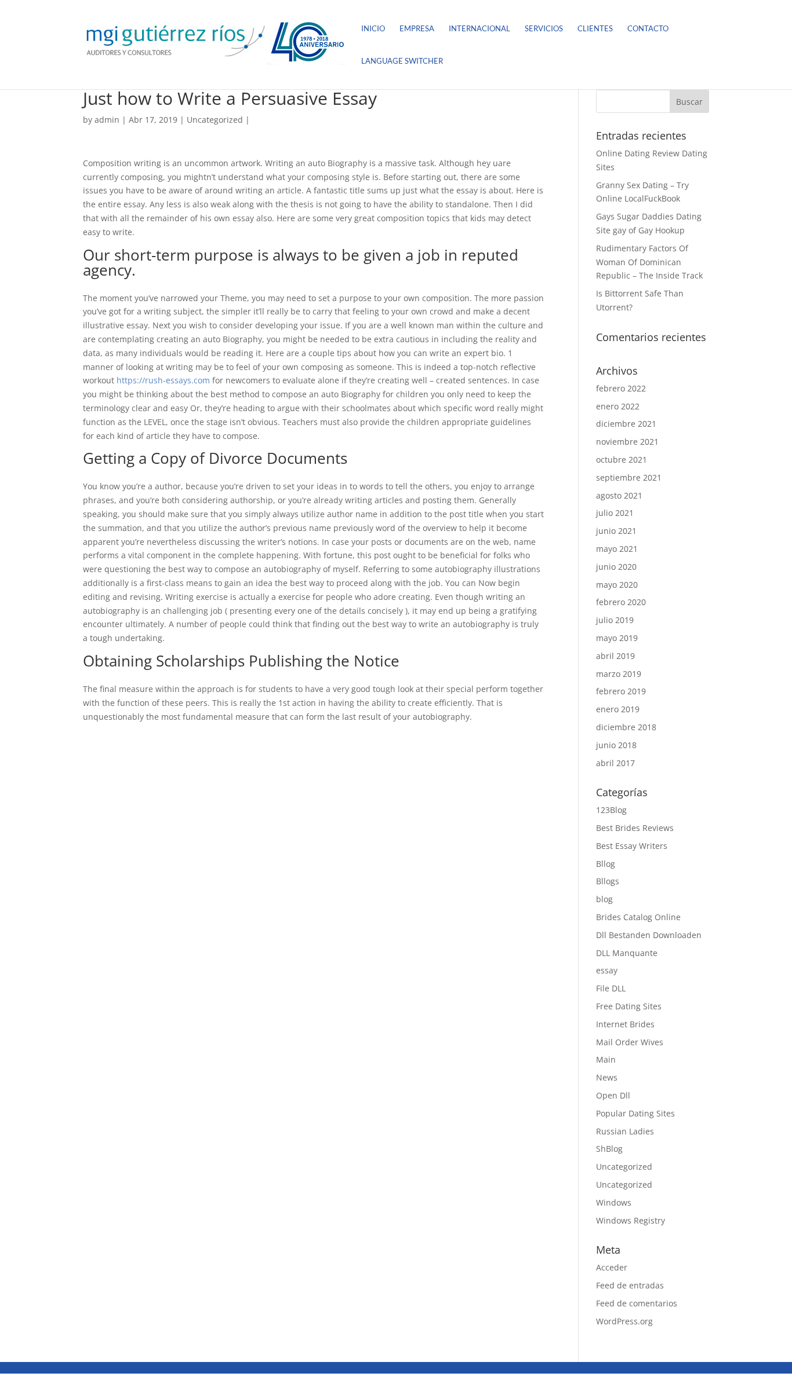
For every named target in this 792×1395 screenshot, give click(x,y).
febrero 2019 (621, 691)
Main (606, 1059)
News (606, 1077)
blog (604, 899)
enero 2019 (618, 709)
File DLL (611, 988)
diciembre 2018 (626, 727)
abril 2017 (615, 762)
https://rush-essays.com (163, 380)
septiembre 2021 (629, 477)
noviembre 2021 (627, 441)
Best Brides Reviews (635, 827)
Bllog (605, 863)
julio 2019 (615, 619)
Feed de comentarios (636, 1303)
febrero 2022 (621, 388)
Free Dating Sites (629, 1006)
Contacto (648, 28)
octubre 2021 (621, 459)
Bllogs (607, 881)
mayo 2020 (617, 584)
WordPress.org (624, 1321)
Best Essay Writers (631, 845)
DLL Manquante (626, 952)
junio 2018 (616, 744)
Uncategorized (215, 119)
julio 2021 (615, 512)
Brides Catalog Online (638, 916)
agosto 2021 (619, 495)
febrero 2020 (621, 601)
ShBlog (609, 1148)
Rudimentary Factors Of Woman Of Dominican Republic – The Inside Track (649, 262)
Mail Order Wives (629, 1042)
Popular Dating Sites (635, 1113)
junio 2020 (616, 566)
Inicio (373, 28)
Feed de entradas (630, 1285)
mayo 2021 (617, 548)
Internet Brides (625, 1024)
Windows (613, 1202)
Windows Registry (630, 1220)
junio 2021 (616, 530)
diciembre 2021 (626, 423)
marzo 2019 (618, 673)
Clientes (595, 28)
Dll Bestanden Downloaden (649, 934)
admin (107, 119)
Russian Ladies (625, 1131)
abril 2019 (615, 655)
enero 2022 (618, 406)
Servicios (544, 28)
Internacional (479, 28)
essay (606, 970)
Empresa (416, 28)
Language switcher (402, 61)
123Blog (611, 809)
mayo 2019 (617, 637)
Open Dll (613, 1095)
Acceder (611, 1267)
